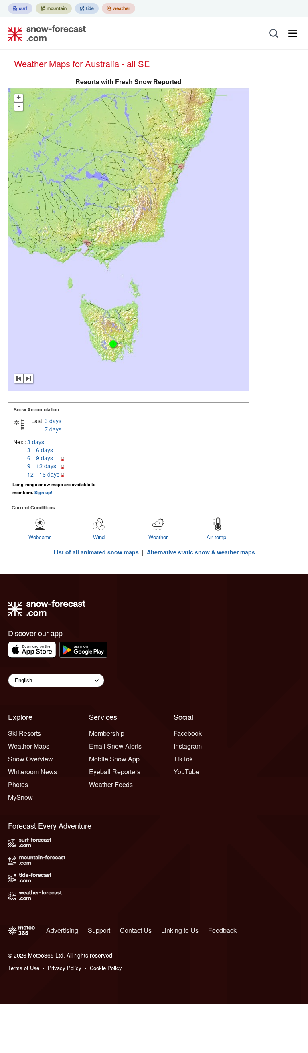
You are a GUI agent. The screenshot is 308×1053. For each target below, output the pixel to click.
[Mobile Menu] (293, 33)
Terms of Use (23, 968)
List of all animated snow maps (96, 552)
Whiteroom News (32, 771)
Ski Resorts (24, 733)
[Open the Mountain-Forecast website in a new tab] (54, 8)
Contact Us (136, 930)
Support (99, 930)
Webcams (40, 537)
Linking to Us (180, 930)
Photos (18, 784)
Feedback (222, 930)
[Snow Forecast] (44, 33)
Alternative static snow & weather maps (201, 552)
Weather (158, 537)
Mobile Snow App (114, 758)
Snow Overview (30, 758)
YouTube (186, 771)
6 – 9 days (40, 458)
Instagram (188, 746)
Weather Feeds (111, 784)
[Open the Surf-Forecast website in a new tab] (20, 8)
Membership (106, 733)
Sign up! (43, 492)
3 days (53, 421)
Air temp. (217, 537)
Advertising (62, 930)
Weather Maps (28, 746)
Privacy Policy (64, 968)
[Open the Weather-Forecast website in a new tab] (118, 8)
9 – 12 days (41, 466)
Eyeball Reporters (114, 771)
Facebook (188, 733)
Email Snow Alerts (115, 746)
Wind (99, 537)
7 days (53, 429)
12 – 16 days (43, 474)
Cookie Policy (106, 968)
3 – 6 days (40, 450)
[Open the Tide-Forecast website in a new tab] (87, 8)
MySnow (20, 797)
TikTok (183, 758)
